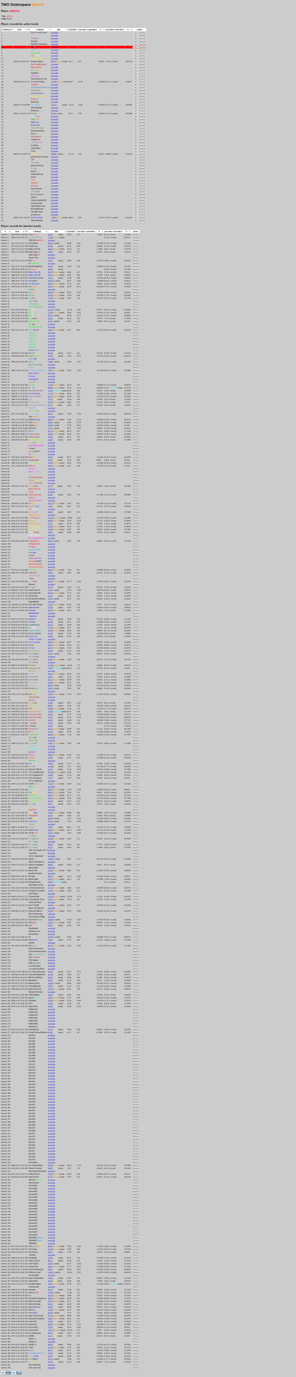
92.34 (50, 714)
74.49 (50, 940)
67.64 (50, 1278)
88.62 (50, 1246)
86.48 (50, 420)
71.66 (50, 813)
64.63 (50, 1324)
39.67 (50, 882)
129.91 (50, 937)
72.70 (50, 313)
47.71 (50, 619)
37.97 (50, 399)
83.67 (50, 648)
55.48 (50, 839)
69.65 (50, 844)
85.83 (50, 688)
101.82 (50, 766)
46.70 (50, 1290)
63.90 (50, 246)
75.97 (50, 370)
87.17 (50, 431)
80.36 (50, 570)
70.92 (50, 986)
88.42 (50, 685)
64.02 (50, 755)
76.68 (50, 743)
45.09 (50, 529)
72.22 (50, 605)
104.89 (50, 920)
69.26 (50, 801)
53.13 (50, 1310)
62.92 (50, 402)
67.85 (50, 1258)
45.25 (50, 847)
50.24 (50, 651)
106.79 (50, 281)
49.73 (50, 272)
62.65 (50, 235)
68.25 (50, 795)
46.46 (50, 532)
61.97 (50, 278)
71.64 (50, 298)
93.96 (50, 1264)
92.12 (50, 680)
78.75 (50, 1316)
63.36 (50, 905)
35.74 (50, 405)
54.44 (50, 775)
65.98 (50, 1321)
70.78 (50, 607)
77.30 (50, 784)
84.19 (50, 541)
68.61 (50, 1298)
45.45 (50, 318)
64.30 (50, 1006)
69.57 (50, 925)
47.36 (50, 975)
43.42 (50, 526)
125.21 (53, 105)
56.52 (50, 998)
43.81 (50, 275)
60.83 (50, 720)
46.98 (50, 659)
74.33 (50, 732)
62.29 (50, 284)
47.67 (50, 1304)
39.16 (50, 460)
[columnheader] (7, 29)
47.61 (50, 266)
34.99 (50, 1168)
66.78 (53, 61)
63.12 (50, 503)
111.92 (50, 665)
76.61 (50, 827)
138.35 (50, 1272)
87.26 (50, 821)
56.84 (50, 764)
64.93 (50, 977)
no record (54, 33)
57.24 (50, 717)
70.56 (50, 631)
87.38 (50, 356)
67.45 (50, 723)
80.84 (50, 388)
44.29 (50, 622)
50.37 (50, 610)
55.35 (50, 899)
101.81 (50, 983)
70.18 (50, 1174)
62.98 (50, 703)
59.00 (50, 709)
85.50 (50, 593)
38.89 (50, 865)
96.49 (50, 818)
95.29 (50, 972)
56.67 (50, 677)
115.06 (53, 82)
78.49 (50, 1001)
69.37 (50, 729)
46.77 (50, 1350)
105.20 (50, 772)
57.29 (50, 628)
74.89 (50, 362)
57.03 (50, 891)
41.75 (50, 486)
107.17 (50, 1330)
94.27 (50, 798)
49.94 (50, 1281)
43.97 (50, 726)
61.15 (50, 596)
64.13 (50, 396)
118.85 (50, 1293)
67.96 (50, 1353)
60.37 (50, 1252)
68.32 (50, 642)
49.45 (50, 353)
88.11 (50, 1261)
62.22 (50, 295)
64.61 (50, 674)
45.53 (50, 321)
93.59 (50, 989)
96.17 (50, 946)
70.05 (50, 1307)
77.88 (53, 218)
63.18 (50, 636)
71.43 (50, 590)
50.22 (50, 437)
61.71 (50, 1029)
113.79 (50, 896)
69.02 (50, 1345)
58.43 (50, 758)
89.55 (50, 243)
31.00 (50, 711)
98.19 (50, 876)
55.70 (50, 1301)
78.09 (50, 694)
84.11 (50, 414)
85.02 (50, 1165)
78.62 (50, 457)
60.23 (50, 1295)
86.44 (50, 735)
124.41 (50, 310)
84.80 (50, 269)
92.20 (50, 581)
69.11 (50, 645)
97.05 (50, 463)
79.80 (50, 425)
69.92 (50, 706)
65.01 (50, 980)
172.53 (50, 518)
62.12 (50, 625)
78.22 (50, 330)
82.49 (50, 292)
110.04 (50, 859)
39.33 (50, 573)
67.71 (50, 888)
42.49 (50, 440)
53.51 (50, 816)
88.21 (50, 1267)
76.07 (50, 1284)
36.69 (50, 252)
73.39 (50, 385)
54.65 (50, 466)
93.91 (50, 1269)
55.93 (50, 1319)
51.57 (50, 524)
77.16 (50, 394)
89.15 (50, 422)
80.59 (50, 792)
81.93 (50, 1313)
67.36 (50, 870)
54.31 (50, 1356)
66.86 (50, 1249)
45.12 (50, 804)
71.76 (50, 599)
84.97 (50, 790)
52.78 (50, 261)
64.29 (50, 769)
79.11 (50, 1327)
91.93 (50, 833)
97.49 (50, 911)
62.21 (50, 1347)
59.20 (50, 633)
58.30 (50, 512)
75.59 (50, 668)
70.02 (50, 923)
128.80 (53, 154)
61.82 (50, 683)
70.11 (50, 287)
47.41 (50, 391)
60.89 (50, 521)
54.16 (50, 1003)
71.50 (50, 237)
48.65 (50, 249)
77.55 (50, 778)
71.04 (50, 506)
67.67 (50, 879)
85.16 (50, 315)
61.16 (50, 587)
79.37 (50, 654)
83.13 (50, 1359)
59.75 (50, 1333)
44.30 (50, 995)
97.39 (53, 113)
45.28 (50, 1032)
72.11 (50, 428)
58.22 (50, 830)
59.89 (50, 495)
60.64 (50, 434)
